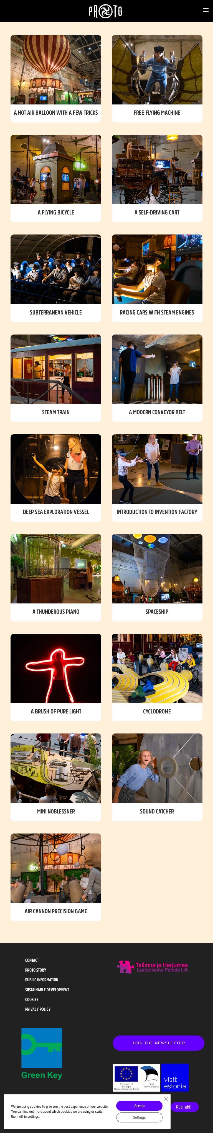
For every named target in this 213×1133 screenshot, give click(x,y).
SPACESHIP (157, 611)
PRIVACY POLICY (38, 1009)
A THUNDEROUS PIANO (55, 611)
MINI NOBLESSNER (56, 811)
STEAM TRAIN (56, 412)
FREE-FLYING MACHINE (157, 112)
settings (33, 1116)
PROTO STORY (35, 970)
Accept (139, 1106)
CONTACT (32, 960)
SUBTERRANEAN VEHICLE (56, 312)
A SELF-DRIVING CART (157, 212)
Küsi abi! (183, 1107)
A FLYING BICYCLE (56, 212)
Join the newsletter (158, 1043)
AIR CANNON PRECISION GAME (56, 911)
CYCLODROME (157, 711)
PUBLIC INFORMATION (41, 979)
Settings (139, 1117)
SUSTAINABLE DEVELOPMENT (47, 989)
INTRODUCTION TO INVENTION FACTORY (157, 512)
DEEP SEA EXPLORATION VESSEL (56, 512)
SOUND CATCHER (157, 811)
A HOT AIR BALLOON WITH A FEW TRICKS (56, 112)
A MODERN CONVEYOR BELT (157, 412)
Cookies (31, 999)
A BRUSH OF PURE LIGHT (56, 711)
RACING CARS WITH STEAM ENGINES (157, 312)
